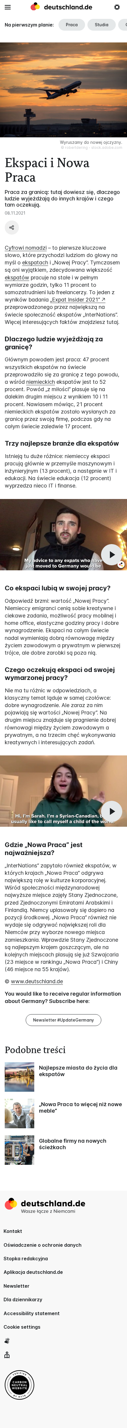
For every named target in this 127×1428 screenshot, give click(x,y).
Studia (101, 24)
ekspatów (17, 277)
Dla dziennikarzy (23, 1299)
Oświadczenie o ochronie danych (43, 1245)
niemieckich (40, 382)
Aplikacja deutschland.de (33, 1272)
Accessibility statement (32, 1313)
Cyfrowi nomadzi (26, 248)
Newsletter (17, 1286)
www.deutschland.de (37, 981)
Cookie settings (22, 1327)
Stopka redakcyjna (26, 1258)
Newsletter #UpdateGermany (63, 1019)
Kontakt (13, 1231)
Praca (72, 24)
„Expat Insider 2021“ (75, 300)
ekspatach (35, 262)
